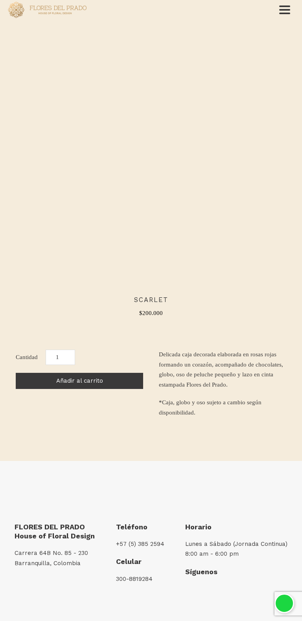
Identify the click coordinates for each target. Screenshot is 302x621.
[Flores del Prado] (47, 10)
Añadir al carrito (79, 380)
